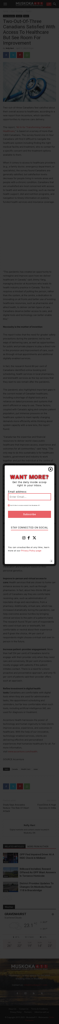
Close (50, 469)
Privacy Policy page (31, 550)
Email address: (17, 491)
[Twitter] (34, 538)
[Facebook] (29, 538)
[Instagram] (24, 538)
